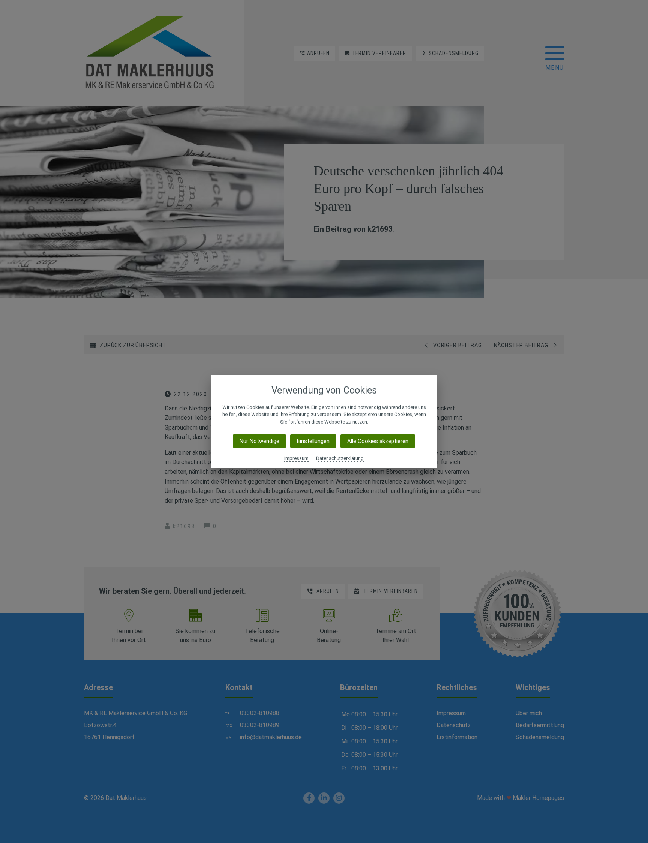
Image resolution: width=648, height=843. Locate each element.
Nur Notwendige (259, 441)
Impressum (296, 458)
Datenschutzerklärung (340, 458)
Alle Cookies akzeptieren (377, 441)
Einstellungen (313, 441)
